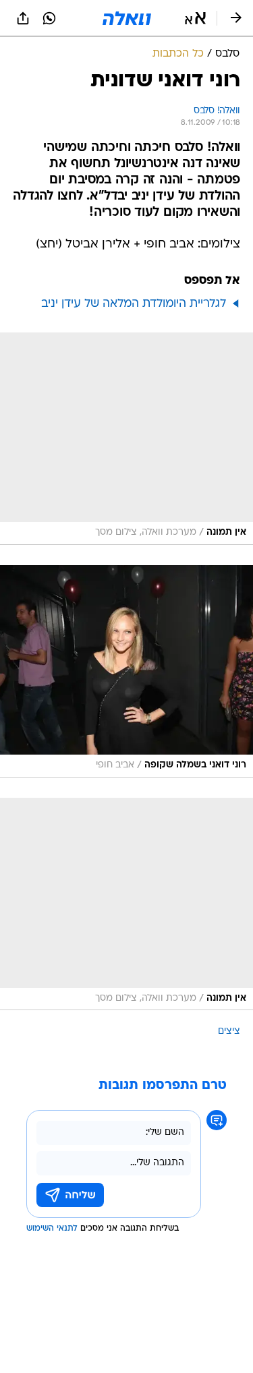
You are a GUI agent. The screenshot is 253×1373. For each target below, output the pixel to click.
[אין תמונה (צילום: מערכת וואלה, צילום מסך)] (126, 438)
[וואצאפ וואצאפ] (49, 18)
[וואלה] (127, 18)
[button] (195, 18)
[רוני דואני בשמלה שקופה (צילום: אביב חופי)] (126, 671)
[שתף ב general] (23, 18)
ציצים (229, 1031)
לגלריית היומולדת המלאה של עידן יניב (133, 304)
